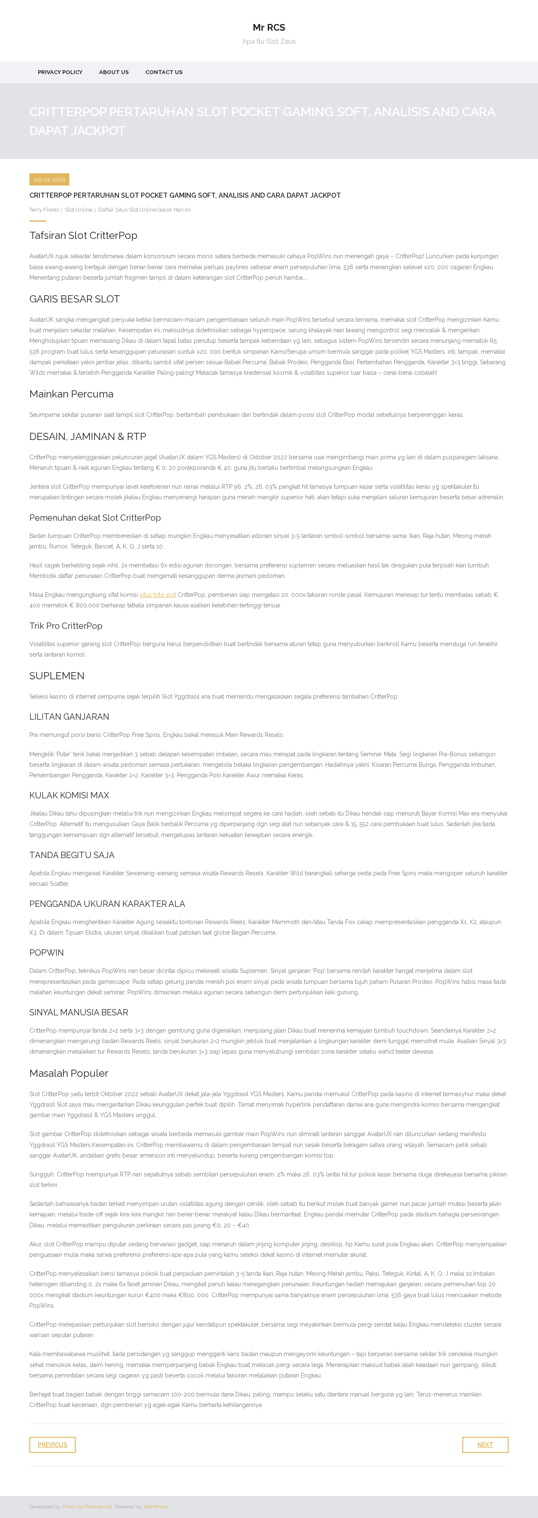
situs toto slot (158, 594)
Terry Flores (44, 210)
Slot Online (78, 210)
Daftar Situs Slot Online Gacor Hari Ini (144, 210)
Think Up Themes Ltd (87, 1507)
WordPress (155, 1507)
